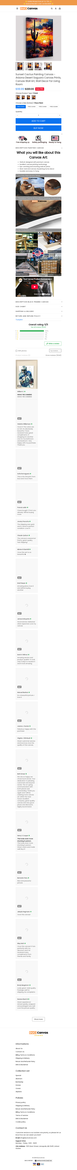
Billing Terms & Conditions (25, 1055)
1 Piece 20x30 (31, 106)
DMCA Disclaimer (22, 1065)
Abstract (19, 1079)
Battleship (19, 1082)
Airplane (19, 1092)
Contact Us (20, 1052)
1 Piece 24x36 (43, 106)
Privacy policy (21, 1102)
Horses (18, 1085)
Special (18, 1075)
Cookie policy (21, 1122)
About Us (19, 1048)
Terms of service (22, 1115)
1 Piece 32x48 (54, 106)
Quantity (19, 112)
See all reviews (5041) (38, 327)
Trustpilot (19, 320)
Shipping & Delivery (23, 1058)
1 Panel (35, 93)
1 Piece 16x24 (38, 103)
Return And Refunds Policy (25, 1061)
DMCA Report (29, 1160)
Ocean (18, 1088)
